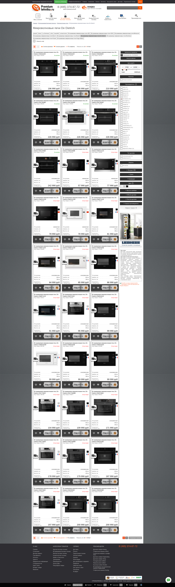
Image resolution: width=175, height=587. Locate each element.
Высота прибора (132, 190)
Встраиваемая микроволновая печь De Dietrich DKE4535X (104, 53)
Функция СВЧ (132, 170)
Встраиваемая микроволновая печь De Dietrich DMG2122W (75, 198)
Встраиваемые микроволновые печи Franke (44, 38)
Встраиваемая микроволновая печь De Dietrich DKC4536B (46, 101)
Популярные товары (58, 565)
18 (84, 46)
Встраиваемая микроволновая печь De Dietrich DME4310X (104, 295)
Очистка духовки (132, 199)
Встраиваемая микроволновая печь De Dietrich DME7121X (46, 295)
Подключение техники (129, 1)
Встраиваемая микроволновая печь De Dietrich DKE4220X (75, 53)
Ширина (131, 162)
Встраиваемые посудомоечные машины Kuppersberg (101, 567)
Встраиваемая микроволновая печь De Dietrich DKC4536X (104, 101)
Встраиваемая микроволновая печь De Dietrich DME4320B (104, 247)
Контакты (103, 1)
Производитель (129, 84)
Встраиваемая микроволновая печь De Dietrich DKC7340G (46, 440)
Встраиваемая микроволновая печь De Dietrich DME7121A (104, 198)
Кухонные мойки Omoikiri (100, 565)
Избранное (76, 563)
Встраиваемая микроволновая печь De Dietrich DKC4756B (46, 150)
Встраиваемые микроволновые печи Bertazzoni (127, 33)
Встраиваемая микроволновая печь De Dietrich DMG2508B (75, 150)
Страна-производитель (132, 203)
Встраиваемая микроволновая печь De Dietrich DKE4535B (104, 489)
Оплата (97, 1)
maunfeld (56, 33)
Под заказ (78, 191)
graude (35, 33)
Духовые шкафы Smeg (99, 559)
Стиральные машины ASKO (101, 551)
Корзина (75, 557)
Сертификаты (36, 555)
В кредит (75, 571)
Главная (85, 1)
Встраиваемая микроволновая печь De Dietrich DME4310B (75, 343)
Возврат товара (37, 567)
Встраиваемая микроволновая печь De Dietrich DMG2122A (46, 198)
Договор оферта (37, 553)
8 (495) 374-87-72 (69, 6)
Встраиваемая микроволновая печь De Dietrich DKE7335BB (75, 440)
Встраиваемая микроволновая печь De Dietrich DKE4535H (75, 489)
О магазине (91, 1)
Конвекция (132, 179)
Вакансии (35, 569)
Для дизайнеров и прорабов (81, 561)
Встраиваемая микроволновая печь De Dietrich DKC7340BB (75, 392)
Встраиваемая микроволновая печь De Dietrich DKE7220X (75, 295)
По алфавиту (70, 46)
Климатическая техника (94, 19)
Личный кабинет (77, 555)
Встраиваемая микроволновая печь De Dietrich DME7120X (46, 247)
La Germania (46, 33)
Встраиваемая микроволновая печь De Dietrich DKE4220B (104, 440)
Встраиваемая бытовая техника (65, 19)
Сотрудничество (37, 563)
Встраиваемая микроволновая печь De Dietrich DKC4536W (75, 101)
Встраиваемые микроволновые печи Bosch (44, 36)
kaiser (39, 33)
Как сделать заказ (111, 1)
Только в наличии (127, 79)
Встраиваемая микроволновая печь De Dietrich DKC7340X (46, 392)
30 (86, 46)
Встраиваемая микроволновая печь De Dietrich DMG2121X (104, 150)
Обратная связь (77, 585)
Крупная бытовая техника (51, 19)
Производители (136, 18)
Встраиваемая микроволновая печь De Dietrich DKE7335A (104, 392)
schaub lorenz (63, 33)
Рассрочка (76, 569)
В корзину (49, 94)
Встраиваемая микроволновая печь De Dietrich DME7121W (75, 247)
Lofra (51, 33)
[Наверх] (141, 585)
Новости (35, 559)
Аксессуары (56, 563)
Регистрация (76, 559)
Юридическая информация (40, 561)
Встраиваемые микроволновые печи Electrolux (119, 36)
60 (87, 46)
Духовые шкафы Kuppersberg (101, 557)
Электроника (122, 18)
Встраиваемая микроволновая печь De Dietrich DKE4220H (46, 53)
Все (90, 46)
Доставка (120, 1)
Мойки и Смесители (107, 19)
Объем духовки (131, 195)
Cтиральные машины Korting (101, 570)
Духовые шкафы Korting (99, 549)
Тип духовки (131, 153)
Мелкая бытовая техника (79, 19)
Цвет (130, 183)
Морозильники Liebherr (99, 563)
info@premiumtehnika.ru (75, 1)
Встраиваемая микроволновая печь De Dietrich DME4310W (46, 343)
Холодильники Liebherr (99, 561)
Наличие (131, 76)
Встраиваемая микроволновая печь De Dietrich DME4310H (104, 343)
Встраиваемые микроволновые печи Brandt (68, 36)
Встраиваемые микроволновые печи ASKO (102, 33)
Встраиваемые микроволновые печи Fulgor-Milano (70, 38)
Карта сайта (36, 565)
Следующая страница (135, 537)
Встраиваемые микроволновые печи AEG (79, 33)
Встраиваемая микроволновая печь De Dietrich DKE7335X (46, 489)
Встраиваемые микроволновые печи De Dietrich (93, 36)
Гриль (131, 174)
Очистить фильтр (131, 58)
